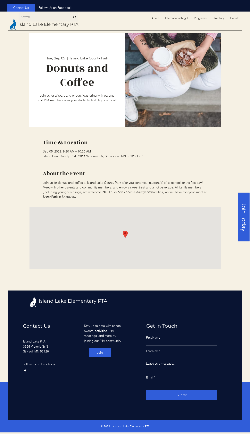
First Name (153, 337)
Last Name (153, 351)
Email (149, 377)
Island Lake (31, 24)
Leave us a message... (160, 363)
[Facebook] (25, 370)
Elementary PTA (61, 24)
